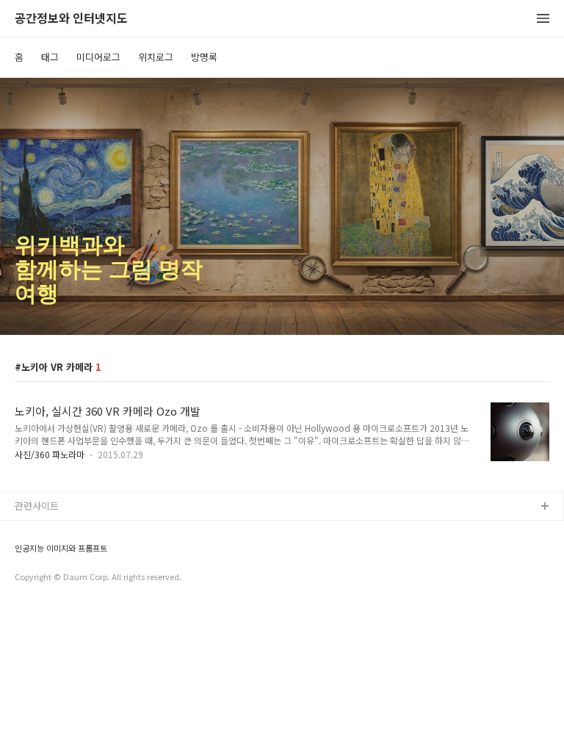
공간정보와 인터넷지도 (71, 18)
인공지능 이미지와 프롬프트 (61, 548)
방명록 (204, 57)
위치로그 (155, 57)
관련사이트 (37, 506)
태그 (50, 57)
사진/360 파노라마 (49, 454)
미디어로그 (98, 57)
